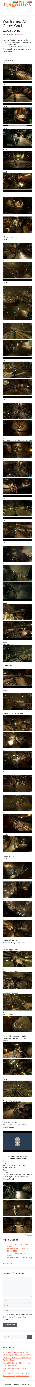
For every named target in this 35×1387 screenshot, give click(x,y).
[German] (20, 2)
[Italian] (22, 2)
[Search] (29, 1337)
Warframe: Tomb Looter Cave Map (19, 1258)
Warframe (8, 1263)
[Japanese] (25, 2)
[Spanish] (31, 2)
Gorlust (29, 1235)
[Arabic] (14, 2)
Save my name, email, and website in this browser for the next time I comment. (18, 1317)
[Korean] (27, 2)
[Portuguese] (29, 2)
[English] (16, 2)
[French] (18, 2)
